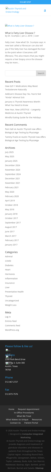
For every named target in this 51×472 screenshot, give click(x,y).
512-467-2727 (11, 381)
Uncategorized (12, 300)
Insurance (10, 283)
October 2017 (11, 218)
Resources (37, 419)
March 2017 (10, 236)
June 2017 (9, 231)
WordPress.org (12, 330)
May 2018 (9, 209)
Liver (36, 35)
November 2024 (12, 169)
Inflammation (11, 278)
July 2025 (9, 152)
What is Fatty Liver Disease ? (20, 33)
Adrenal (9, 256)
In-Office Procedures (24, 412)
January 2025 (11, 160)
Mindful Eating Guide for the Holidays (23, 117)
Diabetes (9, 265)
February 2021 (12, 187)
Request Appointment (28, 409)
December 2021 (12, 178)
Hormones (10, 274)
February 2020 (12, 196)
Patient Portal (31, 422)
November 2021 (12, 183)
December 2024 (12, 165)
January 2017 (11, 244)
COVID (8, 260)
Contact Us (15, 422)
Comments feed (12, 325)
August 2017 (11, 227)
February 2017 (12, 240)
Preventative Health (14, 291)
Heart (7, 269)
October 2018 (11, 205)
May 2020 (9, 191)
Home (11, 409)
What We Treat (24, 416)
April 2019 (10, 200)
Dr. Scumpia (14, 35)
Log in (8, 316)
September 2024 (13, 174)
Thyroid (8, 296)
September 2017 (13, 222)
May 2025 (9, 156)
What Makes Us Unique (17, 419)
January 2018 (11, 214)
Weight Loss (10, 305)
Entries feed (11, 321)
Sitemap (39, 468)
